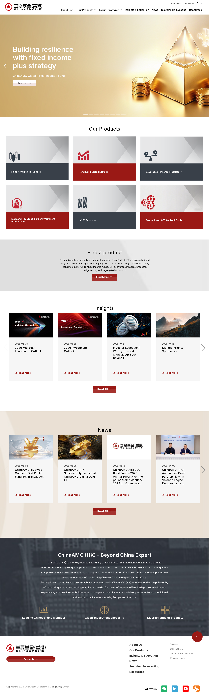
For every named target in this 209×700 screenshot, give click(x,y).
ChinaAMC (176, 3)
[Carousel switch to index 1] (85, 114)
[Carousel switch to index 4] (102, 114)
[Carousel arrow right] (203, 65)
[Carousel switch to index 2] (91, 114)
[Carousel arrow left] (5, 65)
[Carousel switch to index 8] (123, 114)
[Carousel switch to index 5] (107, 114)
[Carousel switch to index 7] (118, 114)
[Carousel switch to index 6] (112, 114)
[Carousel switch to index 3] (96, 114)
